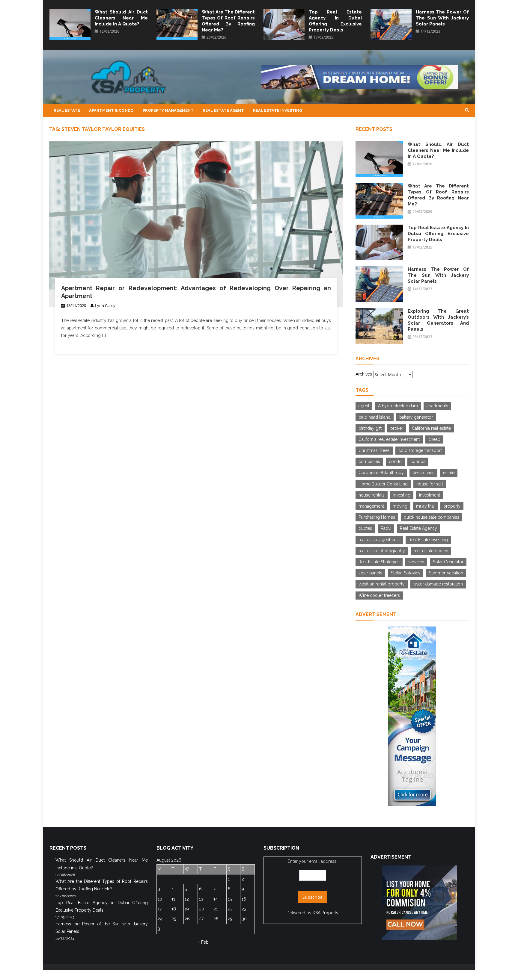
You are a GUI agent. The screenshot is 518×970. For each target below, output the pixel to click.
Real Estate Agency (418, 528)
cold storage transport (420, 450)
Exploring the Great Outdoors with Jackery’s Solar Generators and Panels (438, 320)
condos (417, 461)
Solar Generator (448, 561)
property (451, 506)
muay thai (425, 506)
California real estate (431, 428)
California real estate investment (389, 439)
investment (429, 495)
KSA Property (325, 912)
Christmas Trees (374, 450)
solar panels (370, 573)
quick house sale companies (431, 517)
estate (448, 472)
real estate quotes (431, 550)
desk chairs (423, 472)
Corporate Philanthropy (381, 472)
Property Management (168, 110)
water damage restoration (438, 584)
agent (364, 405)
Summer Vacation (446, 573)
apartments (437, 405)
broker (396, 428)
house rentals (372, 495)
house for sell (429, 484)
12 (187, 899)
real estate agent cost (379, 539)
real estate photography (382, 550)
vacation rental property (382, 584)
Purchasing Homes (377, 517)
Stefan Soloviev (405, 573)
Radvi (386, 528)
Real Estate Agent (223, 110)
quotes (365, 528)
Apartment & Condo (111, 110)
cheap (434, 439)
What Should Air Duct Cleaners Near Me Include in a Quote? (121, 18)
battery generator (416, 417)
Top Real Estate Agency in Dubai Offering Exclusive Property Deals (335, 21)
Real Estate (67, 110)
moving (400, 506)
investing (401, 495)
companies (369, 461)
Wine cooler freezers (379, 595)
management (371, 506)
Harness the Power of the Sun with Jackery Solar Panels (442, 18)
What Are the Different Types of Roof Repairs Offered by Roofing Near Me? (228, 21)
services (416, 561)
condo (395, 461)
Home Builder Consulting (383, 484)
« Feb (203, 942)
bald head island (375, 417)
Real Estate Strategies (379, 561)
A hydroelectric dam (398, 405)
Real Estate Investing (277, 110)
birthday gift (370, 428)
